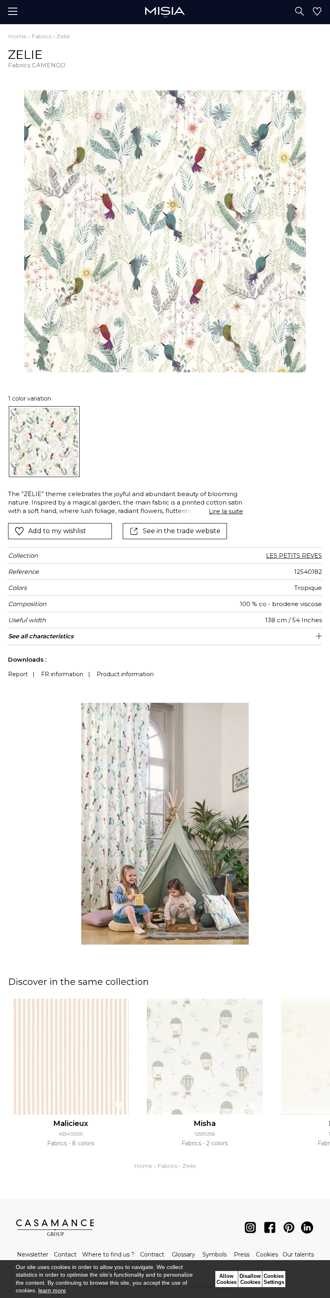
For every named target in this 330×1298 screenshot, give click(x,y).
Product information (125, 674)
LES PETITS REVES (294, 555)
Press (242, 1254)
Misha (205, 1123)
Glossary (183, 1254)
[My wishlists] (317, 12)
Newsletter (32, 1254)
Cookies (267, 1254)
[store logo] (165, 11)
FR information (62, 674)
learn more (52, 1290)
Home (17, 36)
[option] (44, 442)
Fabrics (41, 36)
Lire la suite (226, 511)
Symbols (214, 1254)
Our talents (298, 1254)
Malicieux (70, 1123)
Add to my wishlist (57, 531)
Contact (65, 1254)
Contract (152, 1254)
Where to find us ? (108, 1254)
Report (18, 674)
